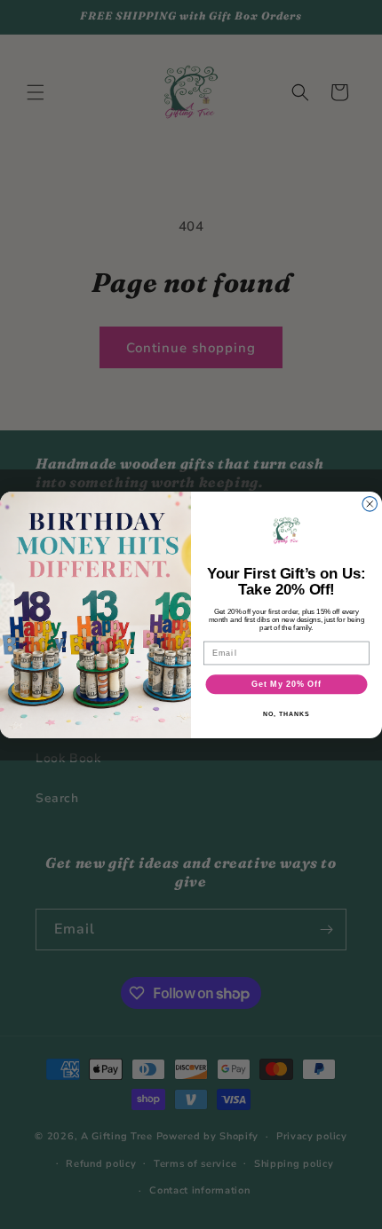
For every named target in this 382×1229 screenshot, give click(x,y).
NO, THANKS (286, 713)
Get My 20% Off (286, 684)
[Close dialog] (370, 503)
